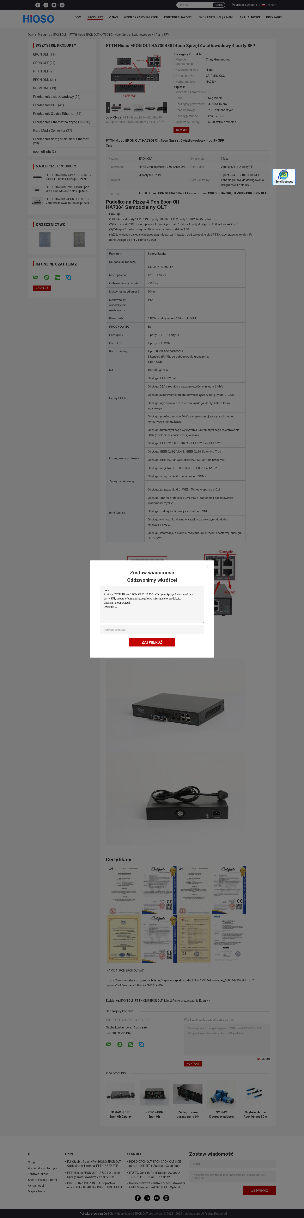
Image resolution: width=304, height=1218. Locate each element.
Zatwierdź (152, 642)
